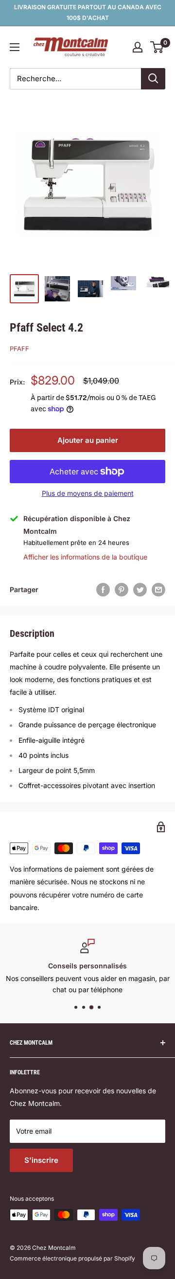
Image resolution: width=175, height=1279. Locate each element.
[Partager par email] (158, 589)
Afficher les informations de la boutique (85, 557)
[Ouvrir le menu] (14, 47)
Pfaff (19, 348)
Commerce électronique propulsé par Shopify (72, 1258)
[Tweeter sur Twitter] (140, 589)
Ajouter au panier (87, 440)
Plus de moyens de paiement (88, 493)
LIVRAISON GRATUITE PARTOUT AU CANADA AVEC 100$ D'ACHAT (87, 12)
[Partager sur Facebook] (103, 589)
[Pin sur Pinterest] (121, 589)
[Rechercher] (153, 78)
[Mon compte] (137, 47)
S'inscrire (41, 1160)
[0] (157, 47)
